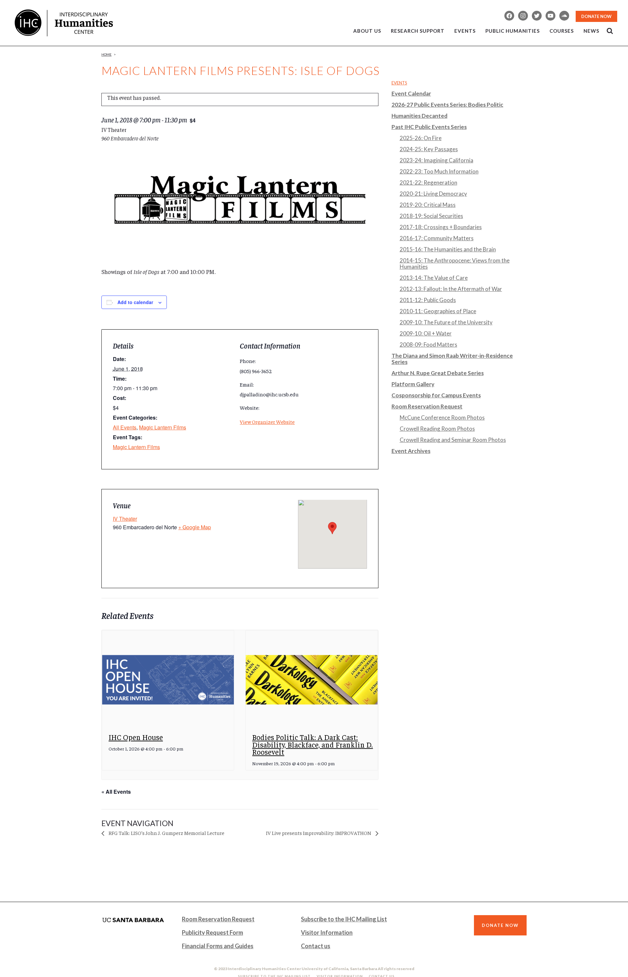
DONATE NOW (596, 16)
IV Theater (125, 518)
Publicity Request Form (212, 932)
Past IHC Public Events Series (429, 126)
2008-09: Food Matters (428, 344)
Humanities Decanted (419, 115)
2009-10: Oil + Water (426, 333)
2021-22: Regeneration (428, 182)
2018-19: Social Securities (431, 215)
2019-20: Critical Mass (428, 204)
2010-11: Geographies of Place (438, 311)
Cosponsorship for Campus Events (436, 395)
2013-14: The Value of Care (434, 277)
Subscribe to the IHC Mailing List (344, 919)
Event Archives (411, 450)
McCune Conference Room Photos (442, 417)
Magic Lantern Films (162, 427)
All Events (124, 427)
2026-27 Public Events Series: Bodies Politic (447, 104)
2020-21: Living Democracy (433, 193)
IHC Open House (136, 737)
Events (399, 82)
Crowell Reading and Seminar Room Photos (453, 439)
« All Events (116, 791)
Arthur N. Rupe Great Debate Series (438, 373)
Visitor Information (327, 932)
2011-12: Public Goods (428, 300)
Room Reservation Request (427, 406)
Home (106, 54)
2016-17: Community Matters (437, 238)
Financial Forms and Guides (217, 946)
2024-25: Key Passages (429, 149)
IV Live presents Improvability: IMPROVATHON (319, 832)
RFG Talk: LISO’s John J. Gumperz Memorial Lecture (166, 832)
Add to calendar (135, 302)
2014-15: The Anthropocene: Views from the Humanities (455, 263)
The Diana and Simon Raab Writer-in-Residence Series (452, 358)
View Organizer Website (267, 421)
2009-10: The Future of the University (446, 322)
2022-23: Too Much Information (439, 171)
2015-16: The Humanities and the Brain (448, 249)
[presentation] (168, 680)
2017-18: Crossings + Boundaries (441, 227)
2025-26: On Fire (421, 138)
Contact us (315, 946)
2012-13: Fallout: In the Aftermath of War (451, 288)
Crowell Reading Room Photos (437, 428)
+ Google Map (194, 527)
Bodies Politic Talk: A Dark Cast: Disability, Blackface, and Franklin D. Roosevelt (312, 744)
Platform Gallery (413, 384)
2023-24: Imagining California (436, 160)
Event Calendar (411, 93)
